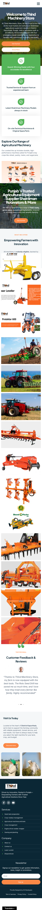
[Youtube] (13, 803)
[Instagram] (8, 803)
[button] (38, 3)
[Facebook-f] (4, 803)
